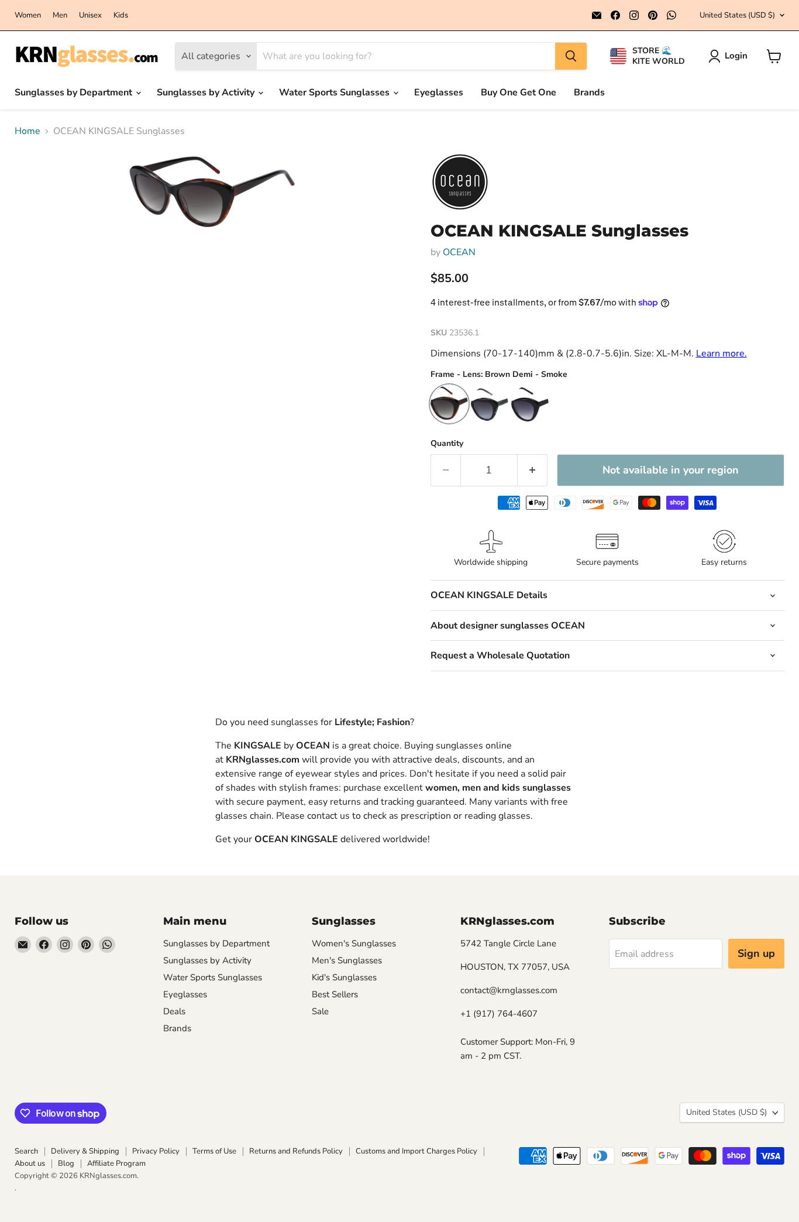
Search (26, 1151)
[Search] (571, 56)
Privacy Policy (156, 1151)
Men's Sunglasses (347, 960)
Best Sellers (335, 994)
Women (28, 15)
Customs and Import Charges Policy (416, 1151)
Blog (66, 1163)
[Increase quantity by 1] (532, 470)
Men (60, 15)
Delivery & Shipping (85, 1151)
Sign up (756, 953)
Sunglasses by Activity (207, 92)
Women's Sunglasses (354, 943)
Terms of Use (214, 1151)
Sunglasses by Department (75, 92)
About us (30, 1163)
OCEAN (459, 252)
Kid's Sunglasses (344, 977)
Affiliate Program (116, 1163)
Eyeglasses (438, 92)
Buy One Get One (518, 92)
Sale (320, 1011)
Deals (174, 1011)
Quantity (447, 443)
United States (737, 15)
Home (27, 131)
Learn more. (721, 353)
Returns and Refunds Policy (296, 1151)
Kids (120, 15)
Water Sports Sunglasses (335, 92)
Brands (589, 92)
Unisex (90, 15)
